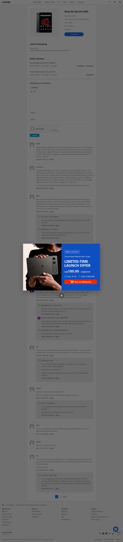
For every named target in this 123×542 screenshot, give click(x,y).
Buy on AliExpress (83, 282)
